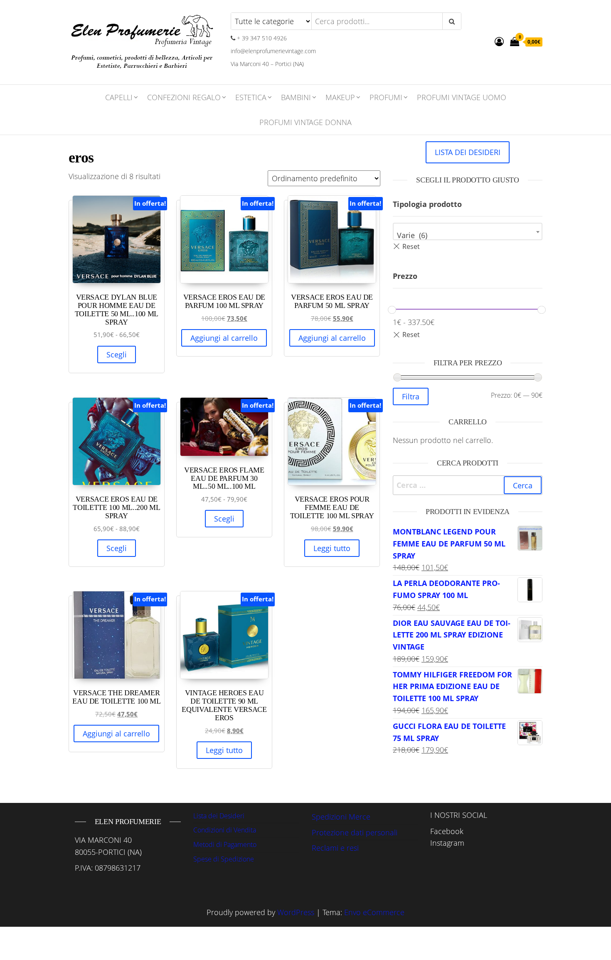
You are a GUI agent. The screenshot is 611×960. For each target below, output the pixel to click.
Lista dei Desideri (218, 815)
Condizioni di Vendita (224, 829)
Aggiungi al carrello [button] (224, 338)
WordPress (295, 912)
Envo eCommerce (374, 912)
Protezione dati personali (354, 832)
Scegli (116, 354)
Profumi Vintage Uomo (461, 97)
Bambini (296, 97)
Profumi (386, 97)
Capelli (119, 97)
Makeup (340, 97)
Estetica (250, 97)
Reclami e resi (335, 848)
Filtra (410, 396)
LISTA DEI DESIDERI (467, 152)
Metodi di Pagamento (224, 844)
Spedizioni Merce (341, 817)
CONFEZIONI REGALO (184, 97)
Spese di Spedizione (223, 859)
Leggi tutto (331, 548)
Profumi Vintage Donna (305, 122)
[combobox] (467, 231)
